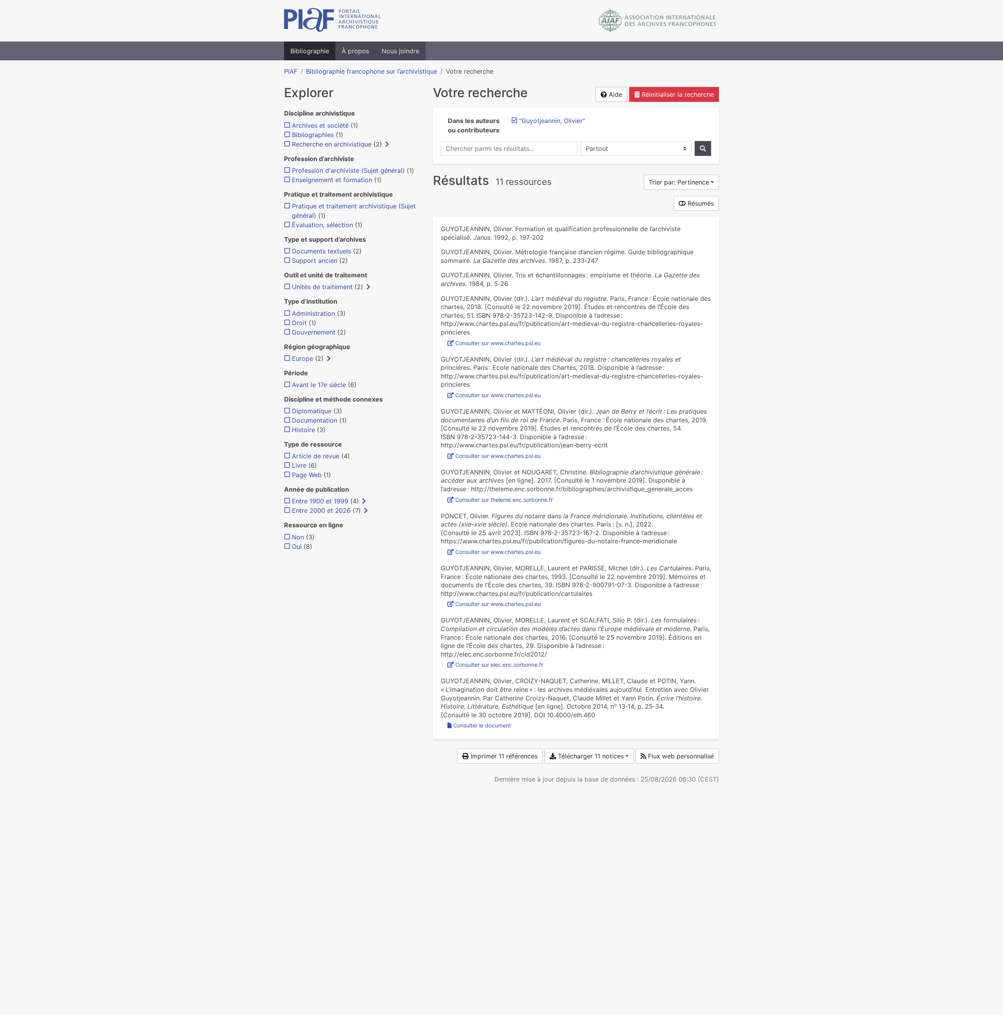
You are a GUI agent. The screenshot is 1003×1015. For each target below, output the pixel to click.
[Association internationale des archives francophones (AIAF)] (657, 21)
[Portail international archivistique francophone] (332, 21)
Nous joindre (400, 51)
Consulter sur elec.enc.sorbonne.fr (499, 664)
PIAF (290, 71)
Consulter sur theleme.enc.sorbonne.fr (504, 499)
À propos (355, 51)
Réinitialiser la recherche (677, 94)
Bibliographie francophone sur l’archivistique (371, 71)
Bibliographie (309, 51)
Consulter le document (482, 725)
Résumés (700, 203)
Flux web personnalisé (680, 756)
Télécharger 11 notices (590, 756)
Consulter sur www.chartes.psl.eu (498, 343)
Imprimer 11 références (503, 756)
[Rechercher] (703, 148)
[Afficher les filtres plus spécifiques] (387, 144)
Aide (614, 94)
